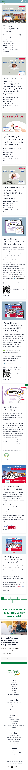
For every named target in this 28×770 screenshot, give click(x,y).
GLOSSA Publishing (14, 717)
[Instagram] (16, 767)
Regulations (14, 706)
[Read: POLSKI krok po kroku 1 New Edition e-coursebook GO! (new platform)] (14, 310)
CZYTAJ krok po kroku (14, 739)
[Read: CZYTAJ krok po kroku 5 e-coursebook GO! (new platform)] (14, 226)
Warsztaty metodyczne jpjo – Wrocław (12, 28)
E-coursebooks (14, 684)
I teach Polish (6, 653)
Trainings (14, 686)
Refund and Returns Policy (14, 702)
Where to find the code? (14, 751)
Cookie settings (14, 710)
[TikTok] (20, 767)
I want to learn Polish (9, 651)
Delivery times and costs (14, 704)
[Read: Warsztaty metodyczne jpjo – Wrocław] (14, 14)
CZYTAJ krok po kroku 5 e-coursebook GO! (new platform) (13, 241)
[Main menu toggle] (25, 1)
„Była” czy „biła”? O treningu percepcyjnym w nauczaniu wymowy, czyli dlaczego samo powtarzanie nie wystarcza (13, 86)
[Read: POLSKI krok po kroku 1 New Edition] (14, 474)
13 (25, 598)
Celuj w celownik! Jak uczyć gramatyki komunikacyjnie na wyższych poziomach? (13, 193)
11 (18, 598)
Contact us (14, 723)
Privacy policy (14, 708)
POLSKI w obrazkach (14, 741)
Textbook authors (14, 719)
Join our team (14, 721)
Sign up (14, 663)
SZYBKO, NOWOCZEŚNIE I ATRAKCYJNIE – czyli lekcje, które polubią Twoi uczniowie (13, 139)
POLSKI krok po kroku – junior (14, 737)
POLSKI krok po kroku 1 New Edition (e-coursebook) (13, 559)
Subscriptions (14, 688)
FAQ (14, 754)
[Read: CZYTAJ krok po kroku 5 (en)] (14, 394)
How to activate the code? (14, 752)
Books (14, 682)
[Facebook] (8, 767)
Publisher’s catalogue (14, 694)
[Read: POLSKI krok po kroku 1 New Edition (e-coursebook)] (14, 544)
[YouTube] (12, 767)
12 (22, 598)
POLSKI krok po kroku (14, 735)
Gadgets (14, 690)
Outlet (14, 692)
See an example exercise (17, 289)
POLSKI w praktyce (14, 743)
